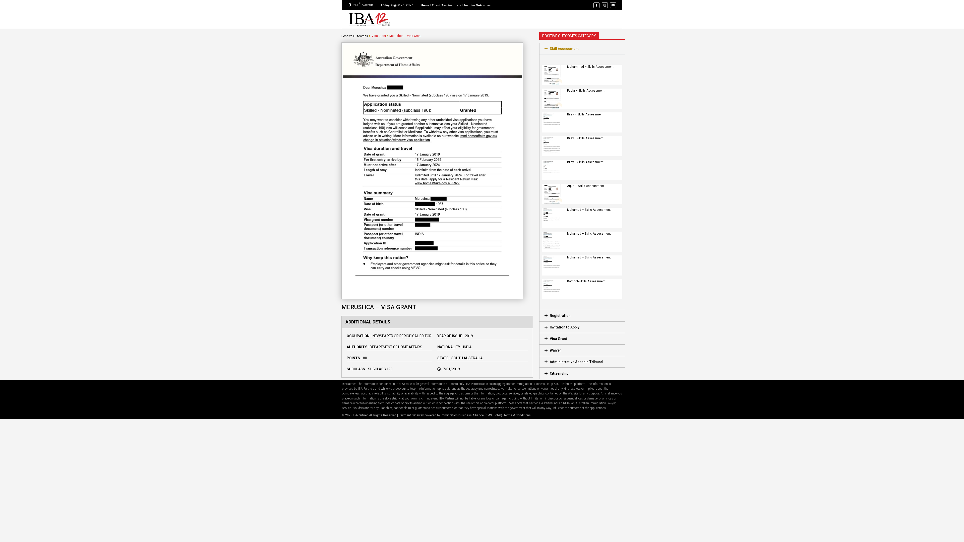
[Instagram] (605, 5)
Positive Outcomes (354, 36)
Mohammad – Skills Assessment (590, 67)
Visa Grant (379, 36)
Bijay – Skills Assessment (585, 114)
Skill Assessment (564, 49)
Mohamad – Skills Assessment (589, 210)
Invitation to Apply (564, 327)
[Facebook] (596, 5)
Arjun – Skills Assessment (585, 186)
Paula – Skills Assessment (586, 90)
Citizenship (559, 373)
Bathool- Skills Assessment (586, 281)
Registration (560, 316)
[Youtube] (613, 5)
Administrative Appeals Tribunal (576, 362)
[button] (582, 48)
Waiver (555, 350)
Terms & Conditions (517, 415)
